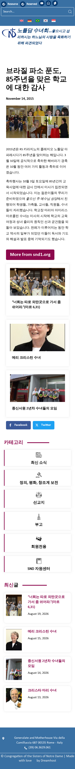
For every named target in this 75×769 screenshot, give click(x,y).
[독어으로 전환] (30, 20)
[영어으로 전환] (22, 20)
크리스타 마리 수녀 (44, 690)
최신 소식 (39, 463)
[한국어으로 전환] (46, 20)
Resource (13, 4)
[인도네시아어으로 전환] (54, 20)
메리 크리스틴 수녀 (27, 357)
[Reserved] (23, 4)
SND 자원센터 (39, 569)
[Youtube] (42, 3)
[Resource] (4, 4)
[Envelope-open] (48, 3)
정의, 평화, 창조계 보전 (39, 483)
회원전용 (38, 547)
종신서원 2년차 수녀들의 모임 (34, 408)
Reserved (32, 4)
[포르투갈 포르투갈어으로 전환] (38, 20)
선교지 (39, 503)
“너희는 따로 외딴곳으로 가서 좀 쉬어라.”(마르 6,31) (46, 602)
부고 (39, 525)
